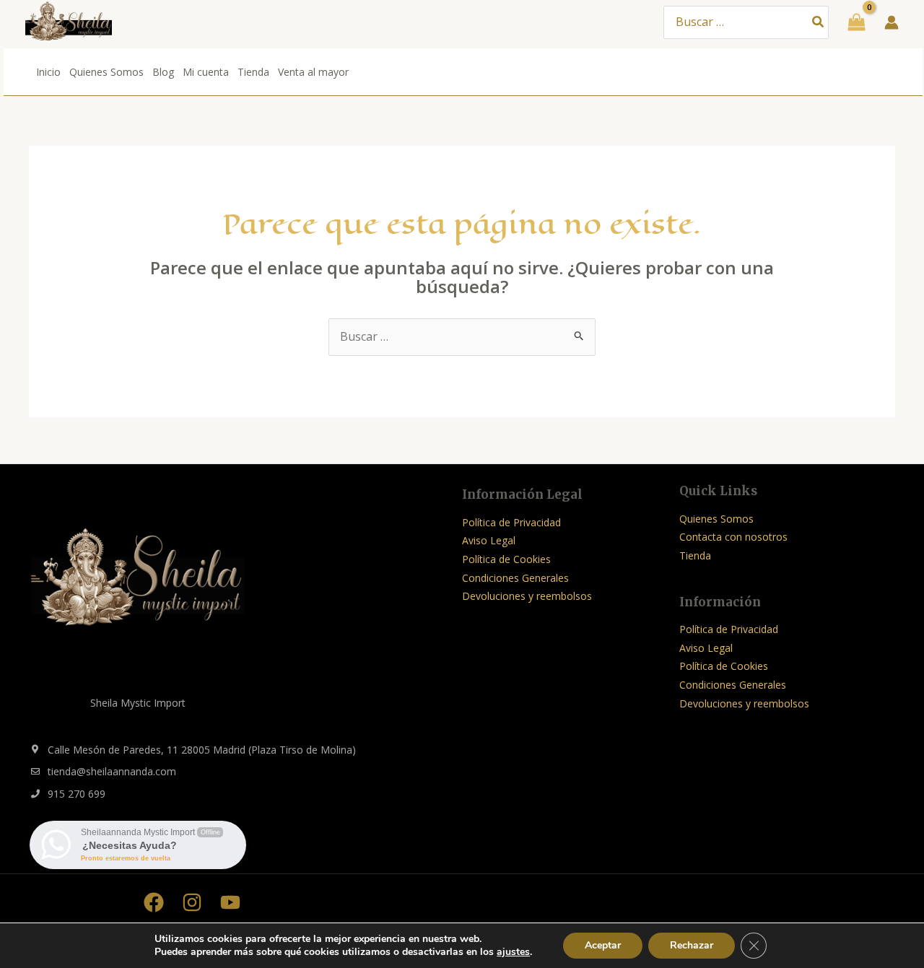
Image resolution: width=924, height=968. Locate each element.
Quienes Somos (106, 72)
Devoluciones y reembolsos (527, 596)
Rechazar (691, 945)
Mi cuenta (206, 72)
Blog (163, 72)
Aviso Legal (488, 540)
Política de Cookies (506, 559)
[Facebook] (154, 902)
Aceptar (603, 945)
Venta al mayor (313, 72)
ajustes (513, 952)
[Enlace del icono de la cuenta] (891, 22)
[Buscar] (818, 22)
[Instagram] (192, 902)
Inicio (48, 72)
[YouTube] (230, 902)
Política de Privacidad (511, 522)
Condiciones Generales (515, 578)
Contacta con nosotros (733, 537)
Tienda (253, 72)
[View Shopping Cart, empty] (856, 22)
